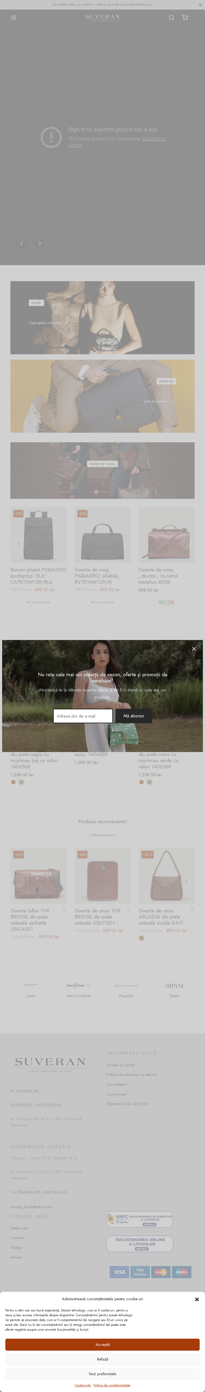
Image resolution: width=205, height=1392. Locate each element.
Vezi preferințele (102, 1374)
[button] (197, 1299)
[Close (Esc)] (194, 649)
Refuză (102, 1359)
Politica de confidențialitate (111, 1385)
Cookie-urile (83, 1385)
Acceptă (103, 1344)
